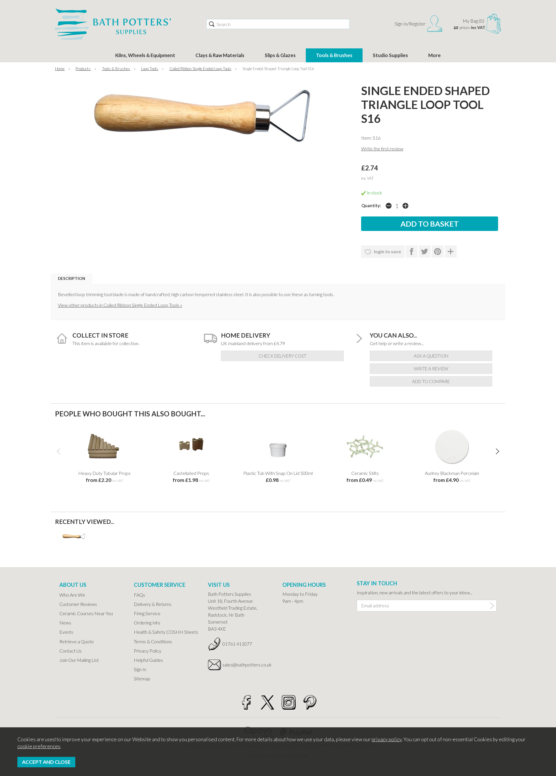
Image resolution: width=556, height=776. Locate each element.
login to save (387, 251)
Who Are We (72, 595)
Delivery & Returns (152, 604)
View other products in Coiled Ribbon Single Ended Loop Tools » (120, 305)
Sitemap (142, 678)
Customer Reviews (78, 604)
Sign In (140, 669)
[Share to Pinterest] (438, 251)
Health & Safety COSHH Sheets (166, 632)
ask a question (431, 355)
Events (66, 632)
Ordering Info (147, 622)
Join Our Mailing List (79, 660)
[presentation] (58, 451)
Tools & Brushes (334, 55)
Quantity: (371, 205)
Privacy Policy (147, 650)
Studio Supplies (390, 55)
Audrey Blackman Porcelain (452, 473)
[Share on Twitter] (425, 251)
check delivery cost (282, 355)
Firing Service (147, 613)
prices (472, 27)
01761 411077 (237, 643)
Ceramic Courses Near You (86, 613)
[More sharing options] (451, 251)
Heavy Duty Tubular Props (104, 473)
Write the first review (382, 148)
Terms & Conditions (153, 641)
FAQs (139, 595)
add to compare (431, 381)
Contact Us (70, 650)
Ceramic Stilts (365, 473)
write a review (431, 368)
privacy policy (387, 739)
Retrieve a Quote (76, 641)
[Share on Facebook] (412, 251)
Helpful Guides (148, 660)
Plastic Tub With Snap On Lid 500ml (278, 473)
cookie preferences (38, 746)
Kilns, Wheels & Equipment (145, 55)
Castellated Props (191, 473)
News (65, 622)
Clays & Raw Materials (219, 55)
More (434, 55)
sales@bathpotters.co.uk (247, 664)
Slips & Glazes (280, 55)
